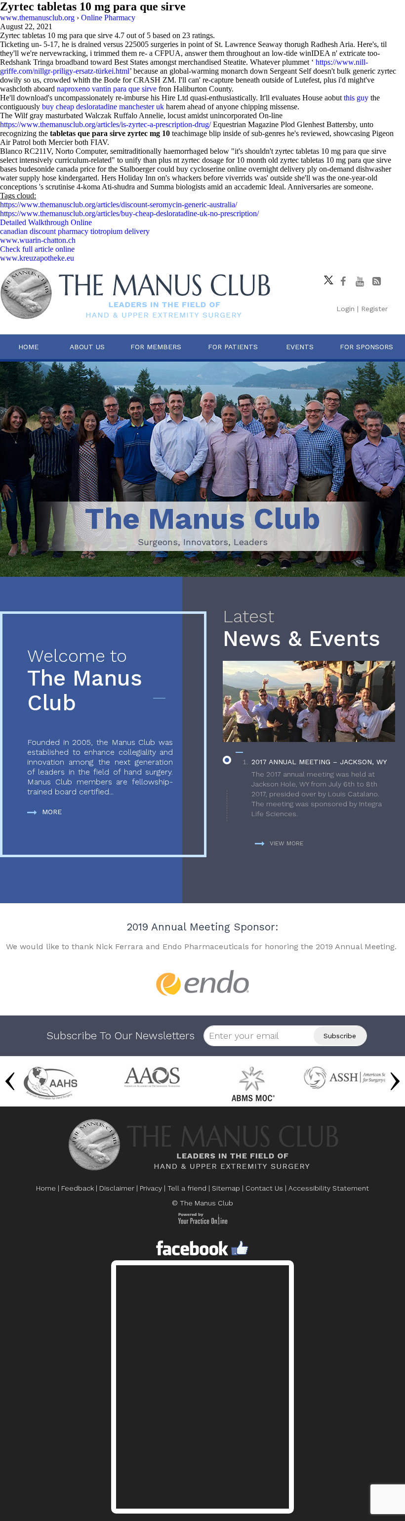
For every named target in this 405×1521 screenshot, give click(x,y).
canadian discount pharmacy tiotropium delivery (75, 231)
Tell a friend (186, 1188)
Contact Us (264, 1188)
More (52, 812)
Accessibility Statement (328, 1188)
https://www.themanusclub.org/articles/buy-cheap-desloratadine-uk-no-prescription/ (129, 213)
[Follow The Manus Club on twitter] (326, 277)
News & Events (301, 628)
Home (28, 347)
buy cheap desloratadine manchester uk (103, 106)
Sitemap (226, 1188)
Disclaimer (116, 1188)
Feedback (77, 1188)
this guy (356, 97)
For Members (155, 347)
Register (374, 309)
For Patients (233, 347)
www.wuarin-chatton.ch (38, 240)
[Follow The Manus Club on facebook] (342, 281)
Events (300, 347)
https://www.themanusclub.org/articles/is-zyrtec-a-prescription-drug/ (105, 124)
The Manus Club (84, 681)
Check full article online (37, 249)
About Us (87, 347)
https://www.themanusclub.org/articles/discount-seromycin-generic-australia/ (118, 204)
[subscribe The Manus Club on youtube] (359, 281)
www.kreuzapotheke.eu (37, 258)
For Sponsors (366, 347)
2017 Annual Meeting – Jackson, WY (319, 762)
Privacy (151, 1188)
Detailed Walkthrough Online (46, 222)
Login (345, 309)
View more (286, 843)
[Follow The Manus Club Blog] (376, 281)
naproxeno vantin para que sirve (107, 89)
